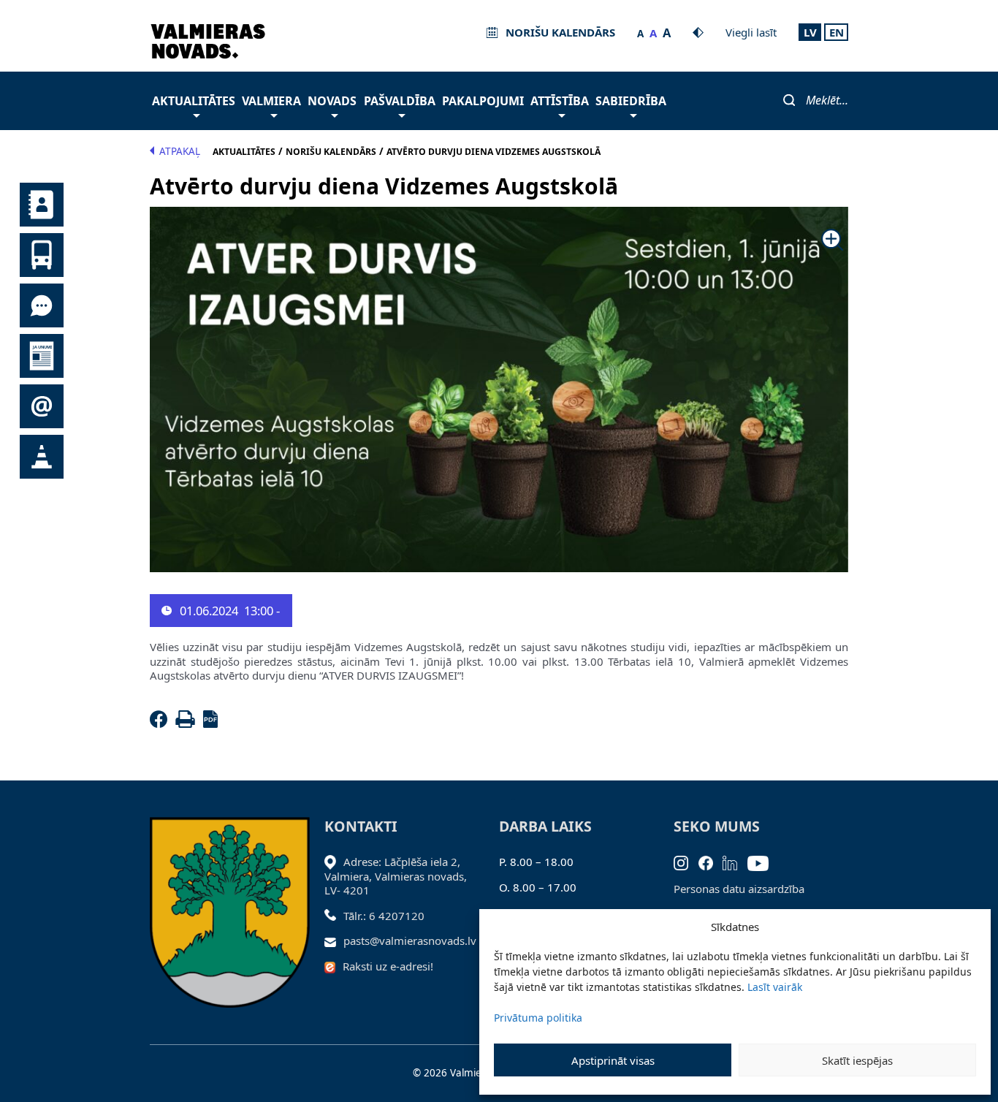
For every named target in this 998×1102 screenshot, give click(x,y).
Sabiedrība (630, 101)
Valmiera (271, 101)
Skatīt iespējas (857, 1060)
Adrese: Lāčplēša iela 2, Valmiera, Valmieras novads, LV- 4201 (395, 875)
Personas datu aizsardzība (739, 888)
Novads (332, 101)
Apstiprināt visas (613, 1060)
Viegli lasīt (751, 32)
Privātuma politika (538, 1018)
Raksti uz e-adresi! (388, 966)
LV (810, 32)
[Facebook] (161, 723)
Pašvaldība (399, 101)
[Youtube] (763, 861)
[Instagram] (686, 861)
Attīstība (559, 101)
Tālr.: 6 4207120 (383, 915)
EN (836, 32)
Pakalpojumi (483, 101)
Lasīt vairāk (774, 987)
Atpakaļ (179, 151)
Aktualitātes (193, 101)
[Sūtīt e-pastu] (334, 940)
